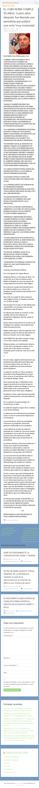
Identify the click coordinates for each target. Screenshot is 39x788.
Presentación (8, 769)
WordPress (19, 783)
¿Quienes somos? (10, 772)
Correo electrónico (11, 665)
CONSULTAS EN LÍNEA (16, 752)
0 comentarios (27, 561)
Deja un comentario (12, 520)
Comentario (8, 635)
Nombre (7, 658)
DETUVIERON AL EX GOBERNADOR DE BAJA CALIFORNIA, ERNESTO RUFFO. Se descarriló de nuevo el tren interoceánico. (19, 738)
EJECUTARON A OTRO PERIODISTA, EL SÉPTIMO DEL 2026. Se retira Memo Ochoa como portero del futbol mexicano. (19, 731)
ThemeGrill (19, 785)
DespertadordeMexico (11, 31)
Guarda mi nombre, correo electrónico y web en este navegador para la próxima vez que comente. (19, 684)
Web (5, 673)
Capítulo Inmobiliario (11, 757)
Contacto (7, 763)
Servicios (7, 766)
